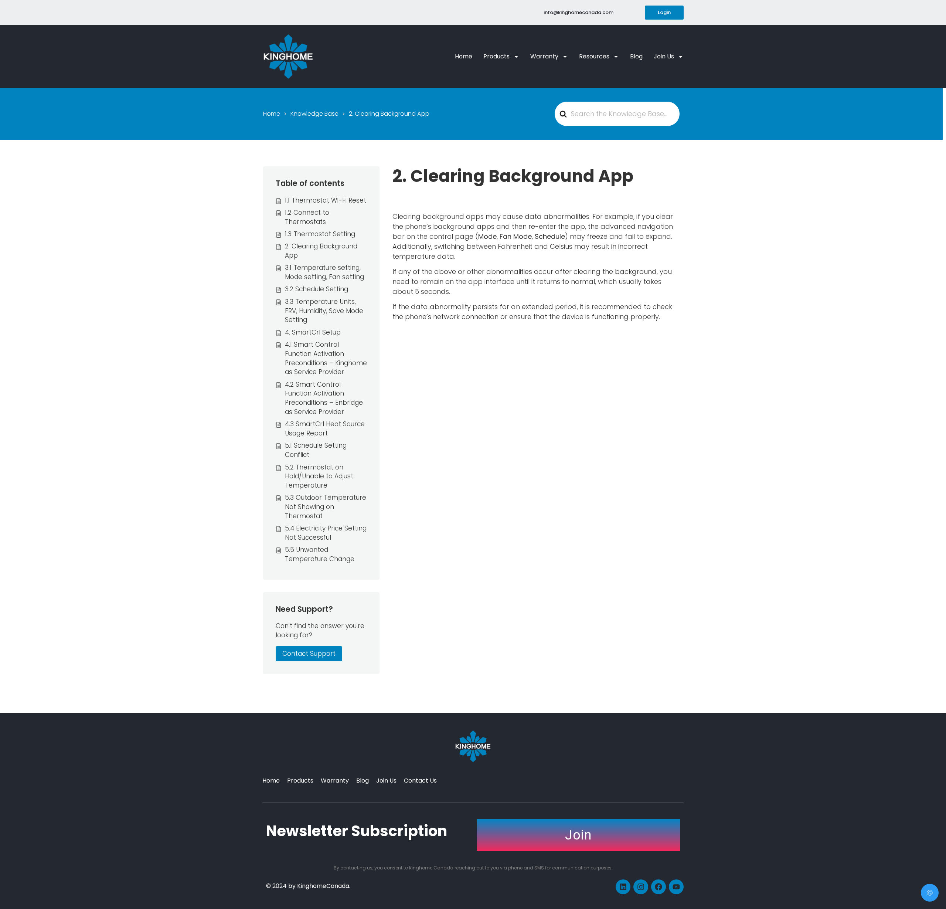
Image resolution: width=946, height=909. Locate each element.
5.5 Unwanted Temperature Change (319, 554)
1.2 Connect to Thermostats (307, 217)
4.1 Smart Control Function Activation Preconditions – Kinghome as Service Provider (326, 358)
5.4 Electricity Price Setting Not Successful (326, 533)
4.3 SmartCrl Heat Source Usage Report (325, 429)
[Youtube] (676, 886)
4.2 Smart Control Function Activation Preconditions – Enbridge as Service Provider (324, 398)
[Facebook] (658, 886)
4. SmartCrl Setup (313, 332)
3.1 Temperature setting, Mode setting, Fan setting (324, 272)
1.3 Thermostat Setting (320, 234)
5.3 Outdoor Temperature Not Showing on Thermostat (325, 506)
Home (463, 56)
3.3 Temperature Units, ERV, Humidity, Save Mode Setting (324, 311)
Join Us (664, 56)
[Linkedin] (623, 886)
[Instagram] (640, 886)
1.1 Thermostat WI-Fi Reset (325, 200)
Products (496, 56)
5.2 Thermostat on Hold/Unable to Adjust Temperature (319, 476)
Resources (594, 56)
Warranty (544, 56)
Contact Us (420, 780)
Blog (636, 56)
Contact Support (309, 653)
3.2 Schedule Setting (316, 289)
